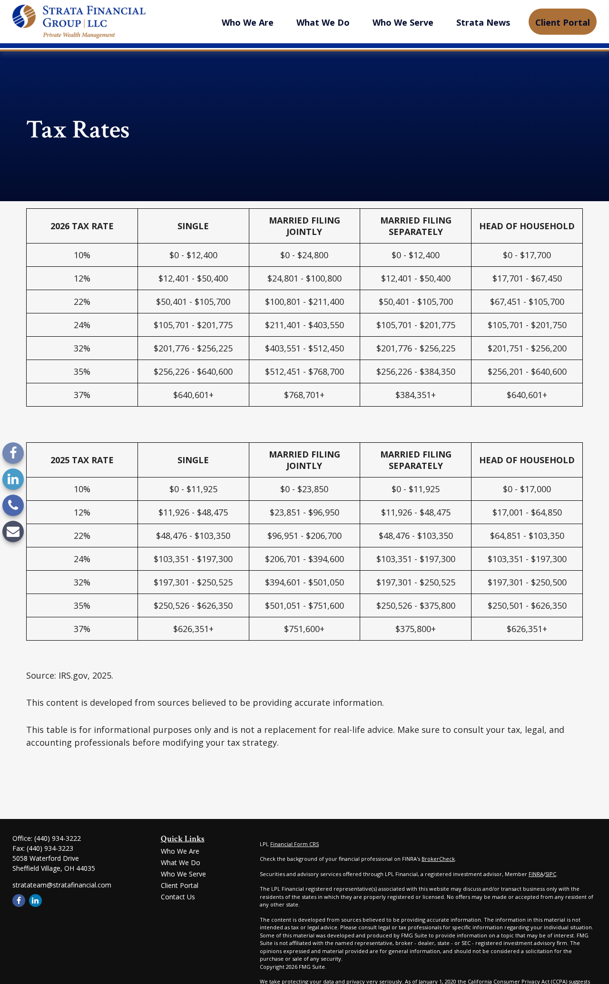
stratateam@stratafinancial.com (61, 884)
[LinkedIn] (13, 479)
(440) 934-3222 (57, 838)
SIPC (550, 873)
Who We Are (180, 851)
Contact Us (178, 896)
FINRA (536, 873)
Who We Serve (183, 873)
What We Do (180, 862)
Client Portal (179, 885)
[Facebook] (13, 453)
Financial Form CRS (294, 844)
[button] (247, 21)
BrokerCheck (438, 858)
